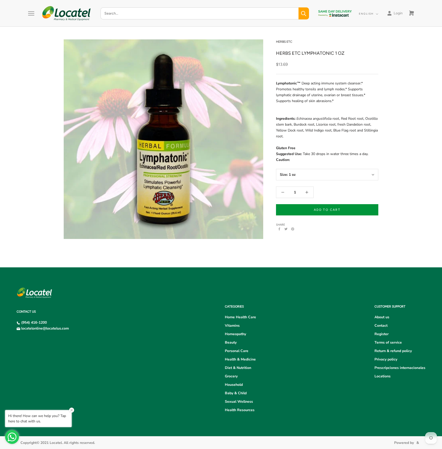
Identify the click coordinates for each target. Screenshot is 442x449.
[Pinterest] (292, 229)
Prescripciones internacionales (399, 367)
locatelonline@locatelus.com (45, 328)
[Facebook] (279, 229)
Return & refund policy (393, 350)
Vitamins (232, 325)
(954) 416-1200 (34, 322)
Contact (381, 325)
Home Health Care (240, 317)
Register (381, 334)
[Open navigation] (31, 13)
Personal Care (236, 350)
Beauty (231, 342)
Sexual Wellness (239, 401)
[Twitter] (286, 229)
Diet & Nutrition (238, 367)
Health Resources (240, 410)
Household (234, 384)
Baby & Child (236, 393)
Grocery (231, 376)
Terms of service (388, 342)
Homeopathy (235, 334)
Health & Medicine (240, 359)
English (366, 13)
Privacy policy (385, 359)
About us (381, 317)
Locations (382, 376)
